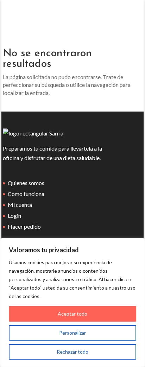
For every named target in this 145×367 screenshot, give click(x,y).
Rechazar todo (72, 352)
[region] (72, 302)
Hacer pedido (24, 226)
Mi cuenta (20, 204)
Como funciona (26, 193)
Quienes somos (26, 182)
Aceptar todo (72, 314)
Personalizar (72, 333)
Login (14, 215)
